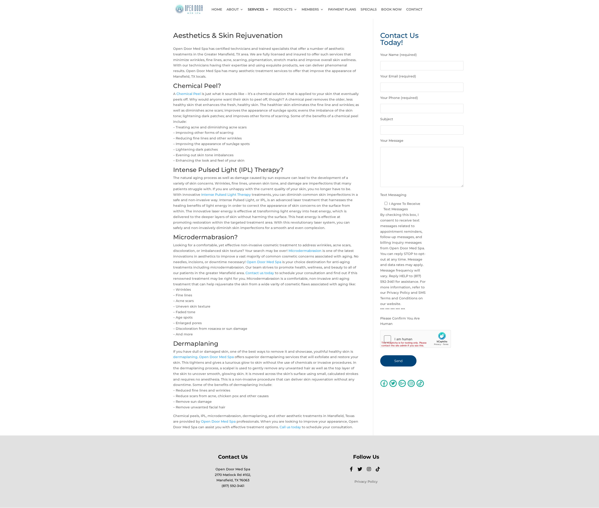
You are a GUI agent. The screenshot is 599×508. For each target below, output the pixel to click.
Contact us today (259, 273)
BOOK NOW (391, 9)
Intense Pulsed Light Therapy (226, 194)
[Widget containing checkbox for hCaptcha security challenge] (415, 339)
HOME (217, 9)
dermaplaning (185, 357)
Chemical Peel (188, 94)
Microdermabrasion (305, 251)
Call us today (290, 427)
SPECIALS (369, 9)
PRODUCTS (282, 9)
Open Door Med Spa (264, 262)
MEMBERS (310, 9)
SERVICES (256, 9)
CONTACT (414, 9)
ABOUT (232, 9)
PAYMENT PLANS (342, 9)
